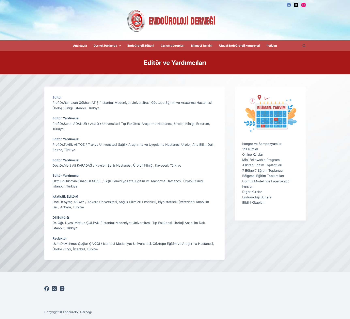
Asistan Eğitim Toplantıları (262, 165)
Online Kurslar (252, 154)
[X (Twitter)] (296, 5)
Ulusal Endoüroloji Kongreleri (239, 45)
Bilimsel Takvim (201, 45)
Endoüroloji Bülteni (140, 45)
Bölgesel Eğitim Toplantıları (263, 176)
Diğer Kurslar (252, 192)
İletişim (272, 45)
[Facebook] (289, 5)
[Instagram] (303, 5)
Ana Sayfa (80, 45)
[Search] (304, 45)
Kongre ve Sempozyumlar (262, 144)
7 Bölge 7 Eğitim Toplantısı (262, 170)
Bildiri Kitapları (253, 202)
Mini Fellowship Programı (261, 160)
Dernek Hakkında (105, 45)
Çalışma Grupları (172, 45)
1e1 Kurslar (250, 149)
